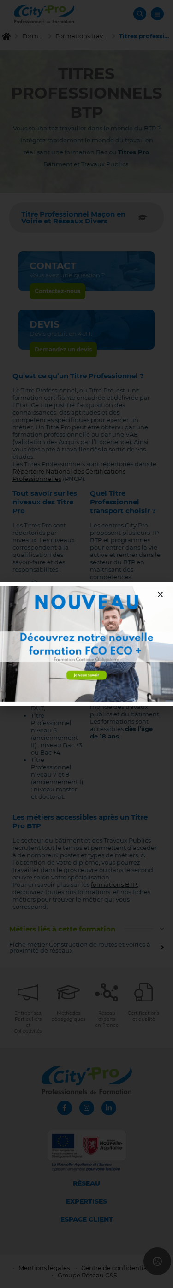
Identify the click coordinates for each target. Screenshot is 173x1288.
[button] (160, 594)
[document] (86, 644)
